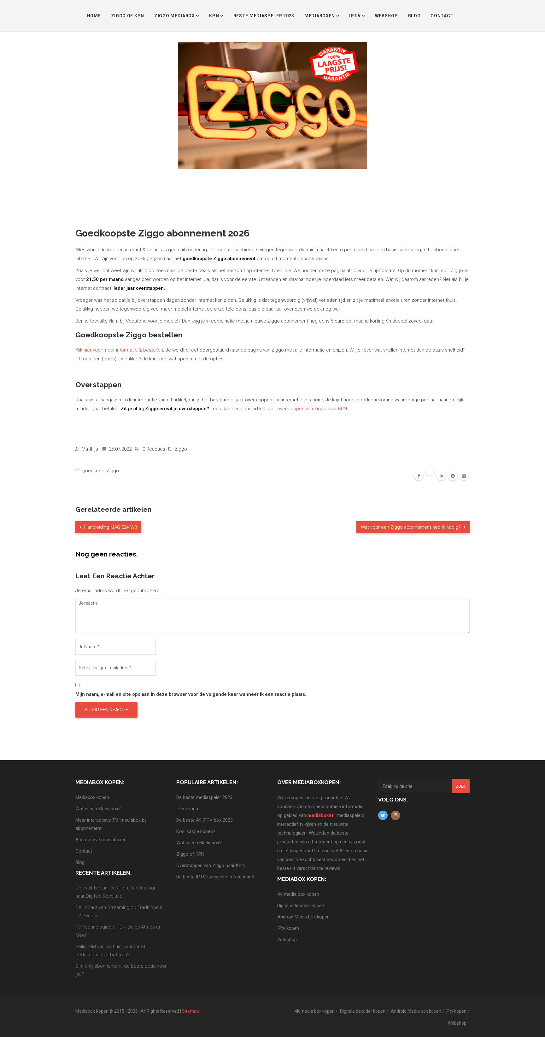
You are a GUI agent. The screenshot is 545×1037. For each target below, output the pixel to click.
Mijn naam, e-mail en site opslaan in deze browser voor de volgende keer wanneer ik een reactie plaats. (190, 694)
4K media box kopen (298, 894)
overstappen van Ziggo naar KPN (312, 408)
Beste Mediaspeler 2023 (263, 15)
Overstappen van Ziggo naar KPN (210, 865)
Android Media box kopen (303, 917)
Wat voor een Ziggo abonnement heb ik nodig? (411, 527)
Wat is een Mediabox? (98, 809)
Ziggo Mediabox (175, 15)
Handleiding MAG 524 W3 (110, 527)
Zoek (461, 786)
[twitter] (430, 471)
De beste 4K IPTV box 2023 (204, 820)
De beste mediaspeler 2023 (204, 797)
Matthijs (90, 449)
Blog (414, 15)
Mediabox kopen (92, 797)
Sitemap (190, 1011)
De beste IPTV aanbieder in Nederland (215, 877)
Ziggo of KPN (127, 15)
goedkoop (93, 471)
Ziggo (181, 449)
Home (94, 15)
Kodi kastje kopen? (195, 831)
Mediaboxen (320, 15)
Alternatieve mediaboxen (100, 839)
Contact (442, 15)
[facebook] (418, 476)
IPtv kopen (187, 809)
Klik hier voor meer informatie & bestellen (119, 350)
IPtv (355, 15)
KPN (214, 15)
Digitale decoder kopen (300, 905)
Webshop (386, 15)
